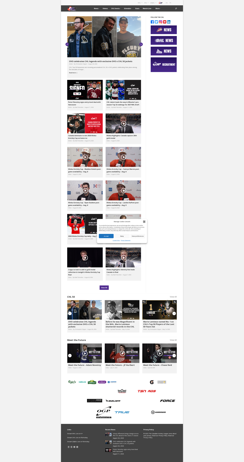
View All (173, 296)
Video (108, 141)
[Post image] (108, 434)
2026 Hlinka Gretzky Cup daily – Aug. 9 (82, 236)
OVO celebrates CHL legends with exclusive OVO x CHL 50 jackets (100, 61)
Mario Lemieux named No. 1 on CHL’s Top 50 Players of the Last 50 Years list (158, 324)
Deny (122, 236)
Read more (72, 73)
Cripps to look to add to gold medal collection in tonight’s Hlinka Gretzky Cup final (84, 272)
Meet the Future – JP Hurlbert (120, 365)
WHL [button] (139, 3)
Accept (106, 236)
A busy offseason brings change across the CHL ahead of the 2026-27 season (126, 434)
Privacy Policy (147, 437)
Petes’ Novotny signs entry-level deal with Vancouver (125, 450)
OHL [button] (145, 3)
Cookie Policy (116, 240)
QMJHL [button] (152, 3)
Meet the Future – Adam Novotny (84, 365)
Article (71, 64)
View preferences (138, 236)
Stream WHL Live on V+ (75, 433)
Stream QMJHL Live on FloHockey (78, 441)
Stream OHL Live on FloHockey (77, 437)
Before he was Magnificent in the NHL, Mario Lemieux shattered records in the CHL (120, 324)
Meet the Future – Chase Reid (157, 365)
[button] (144, 221)
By (80, 64)
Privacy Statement (125, 240)
